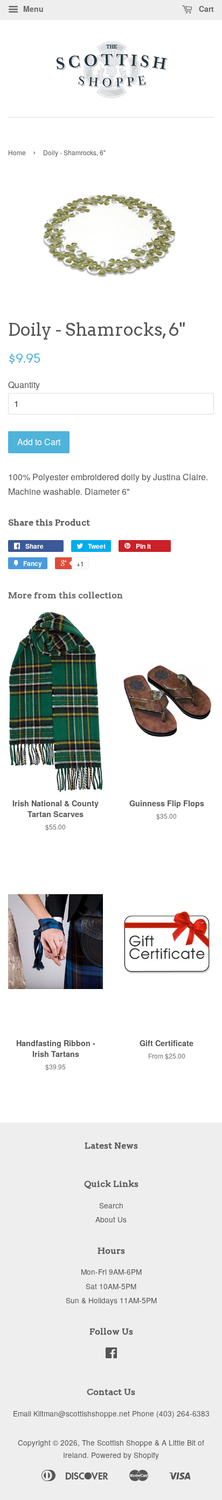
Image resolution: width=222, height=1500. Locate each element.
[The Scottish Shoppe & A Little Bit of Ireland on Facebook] (111, 1354)
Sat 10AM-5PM (111, 1286)
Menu (32, 8)
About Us (111, 1219)
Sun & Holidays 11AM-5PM (111, 1300)
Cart (205, 8)
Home (17, 152)
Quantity (24, 384)
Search (111, 1205)
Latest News (111, 1145)
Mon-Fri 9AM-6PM (111, 1271)
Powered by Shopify (125, 1454)
